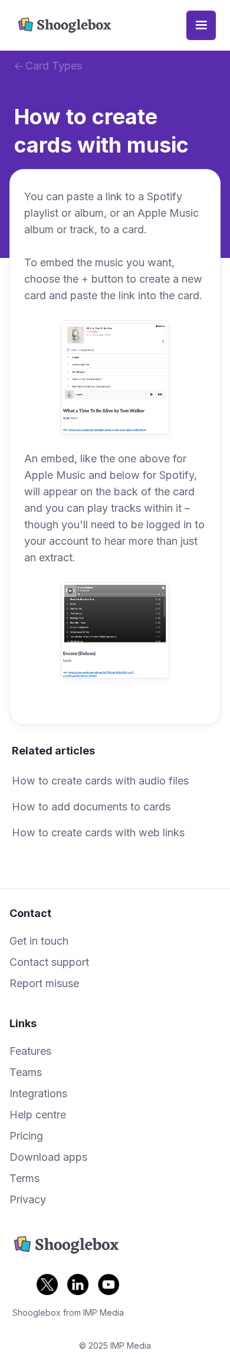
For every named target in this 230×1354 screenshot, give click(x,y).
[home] (100, 26)
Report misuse (44, 983)
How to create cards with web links (98, 832)
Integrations (38, 1094)
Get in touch (38, 941)
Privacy (27, 1200)
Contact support (49, 962)
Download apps (48, 1157)
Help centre (37, 1115)
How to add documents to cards (91, 806)
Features (30, 1051)
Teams (25, 1072)
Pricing (26, 1136)
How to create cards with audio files (100, 780)
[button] (201, 25)
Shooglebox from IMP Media (68, 1312)
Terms (24, 1178)
